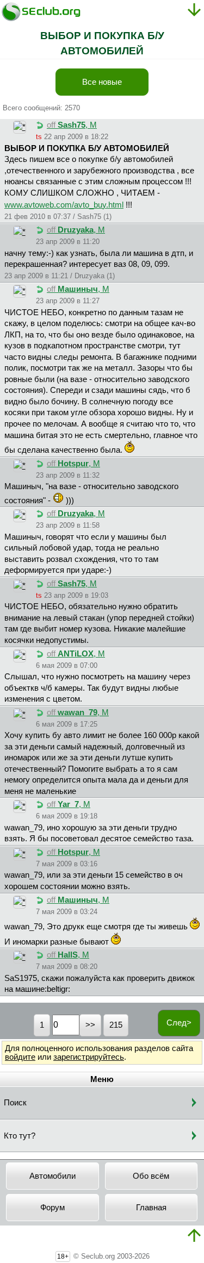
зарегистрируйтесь (88, 1057)
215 (115, 1025)
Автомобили (52, 1176)
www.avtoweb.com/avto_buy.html (63, 205)
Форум (52, 1207)
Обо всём (151, 1176)
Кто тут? (19, 1135)
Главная (151, 1207)
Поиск (15, 1102)
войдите (20, 1057)
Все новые (102, 82)
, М (72, 125)
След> (178, 1022)
